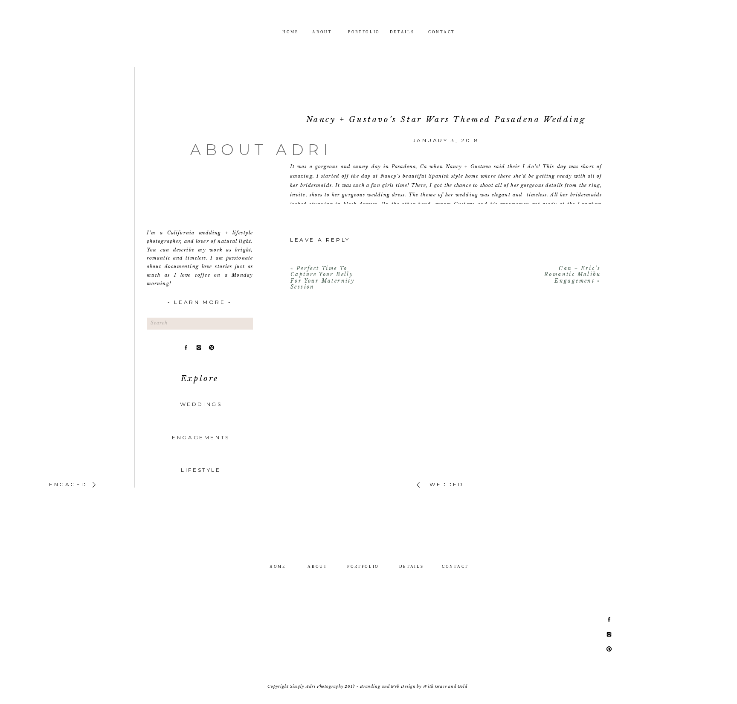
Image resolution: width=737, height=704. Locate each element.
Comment (445, 281)
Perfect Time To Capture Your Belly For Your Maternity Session (322, 277)
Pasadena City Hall (382, 223)
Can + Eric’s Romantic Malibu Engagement (572, 274)
